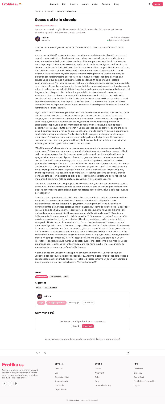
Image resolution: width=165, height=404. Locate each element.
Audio (95, 4)
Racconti (54, 4)
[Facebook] (10, 383)
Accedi (157, 4)
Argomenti (99, 373)
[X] (4, 383)
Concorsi (106, 4)
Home (37, 11)
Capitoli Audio (61, 389)
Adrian (45, 37)
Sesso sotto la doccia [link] (66, 11)
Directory (138, 373)
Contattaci (139, 377)
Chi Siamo (138, 368)
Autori (85, 4)
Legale (137, 385)
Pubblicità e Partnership (144, 381)
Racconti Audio (61, 381)
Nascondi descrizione (44, 25)
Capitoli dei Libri (62, 377)
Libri (64, 4)
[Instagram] (15, 383)
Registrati (87, 326)
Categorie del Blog (103, 385)
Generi (73, 4)
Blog (116, 4)
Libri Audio (59, 385)
